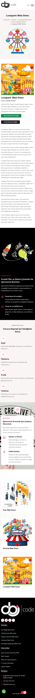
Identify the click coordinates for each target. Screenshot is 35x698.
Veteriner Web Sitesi (7, 640)
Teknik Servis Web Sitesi (8, 633)
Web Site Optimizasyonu (8, 660)
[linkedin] (13, 620)
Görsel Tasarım (5, 667)
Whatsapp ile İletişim (11, 115)
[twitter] (6, 620)
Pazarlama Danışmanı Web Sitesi (11, 644)
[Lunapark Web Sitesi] (17, 571)
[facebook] (2, 620)
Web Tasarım (5, 656)
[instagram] (9, 620)
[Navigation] (32, 4)
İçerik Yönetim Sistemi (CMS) (10, 653)
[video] (17, 410)
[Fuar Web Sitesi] (17, 494)
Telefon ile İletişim (10, 122)
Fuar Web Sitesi (9, 510)
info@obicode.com (9, 684)
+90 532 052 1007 (9, 681)
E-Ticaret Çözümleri (7, 663)
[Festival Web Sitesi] (17, 532)
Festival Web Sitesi (10, 548)
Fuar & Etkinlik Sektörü (8, 101)
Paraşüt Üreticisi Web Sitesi (9, 637)
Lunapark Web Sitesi (11, 587)
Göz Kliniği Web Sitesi (7, 630)
